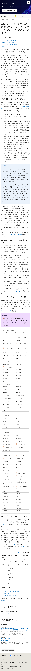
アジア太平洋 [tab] (26, 331)
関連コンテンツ (6, 46)
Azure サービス (12, 544)
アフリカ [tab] (20, 331)
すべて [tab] (3, 331)
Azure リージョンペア (14, 291)
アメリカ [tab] (7, 331)
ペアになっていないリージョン (9, 44)
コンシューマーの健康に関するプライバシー (11, 666)
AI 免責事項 (4, 662)
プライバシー (4, 664)
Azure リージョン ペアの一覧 (9, 42)
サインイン (27, 16)
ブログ (20, 662)
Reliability (12, 19)
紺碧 (7, 19)
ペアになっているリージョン (9, 40)
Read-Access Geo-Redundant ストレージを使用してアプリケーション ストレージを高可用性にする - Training (15, 629)
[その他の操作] (28, 19)
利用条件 (3, 669)
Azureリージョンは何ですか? (12, 591)
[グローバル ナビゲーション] (1, 16)
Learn (3, 19)
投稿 (26, 662)
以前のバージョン (13, 662)
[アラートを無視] (28, 2)
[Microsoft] (15, 16)
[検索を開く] (22, 16)
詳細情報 (3, 600)
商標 (8, 669)
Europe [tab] (12, 330)
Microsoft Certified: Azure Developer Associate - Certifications (13, 639)
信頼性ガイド (23, 546)
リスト (19, 159)
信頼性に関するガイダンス (11, 595)
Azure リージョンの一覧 (15, 234)
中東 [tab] (15, 331)
